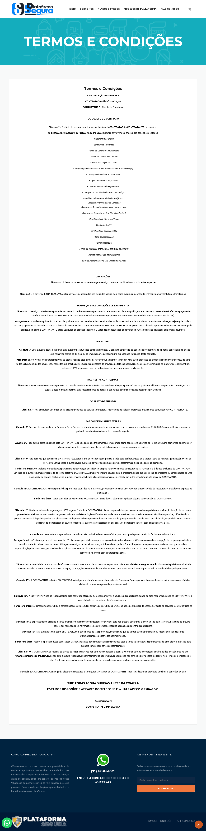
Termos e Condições (103, 88)
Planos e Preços (109, 9)
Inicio (72, 9)
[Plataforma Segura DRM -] (34, 9)
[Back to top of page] (199, 825)
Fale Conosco (170, 9)
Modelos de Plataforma (140, 9)
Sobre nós (87, 9)
